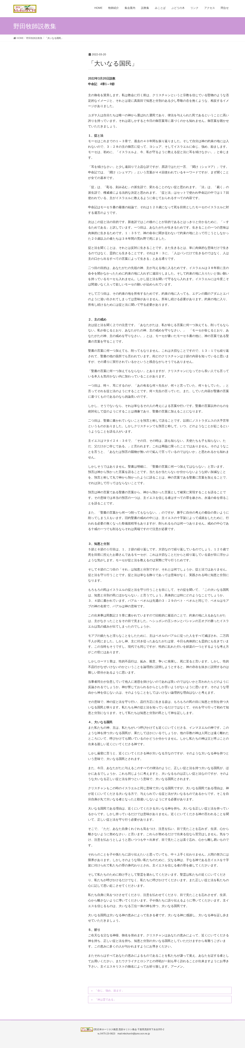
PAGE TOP (235, 1013)
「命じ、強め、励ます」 (109, 990)
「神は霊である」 (105, 999)
